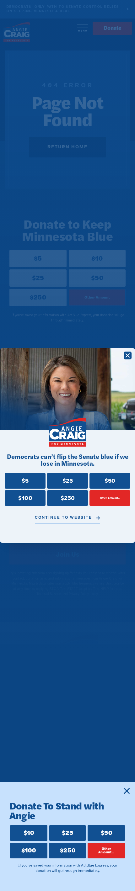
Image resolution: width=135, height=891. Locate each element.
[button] (128, 355)
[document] (67, 445)
